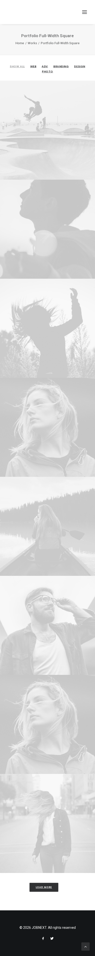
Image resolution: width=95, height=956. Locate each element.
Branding (61, 66)
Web (33, 66)
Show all (17, 66)
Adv (45, 66)
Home (19, 43)
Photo (47, 71)
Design (79, 66)
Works (32, 43)
